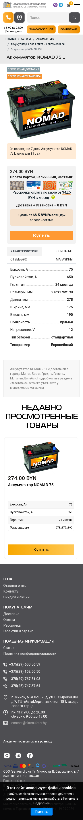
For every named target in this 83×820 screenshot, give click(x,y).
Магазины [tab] (64, 259)
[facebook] (29, 755)
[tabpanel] (41, 308)
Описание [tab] (64, 251)
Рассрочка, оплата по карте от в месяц (41, 195)
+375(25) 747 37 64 (24, 686)
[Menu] (77, 4)
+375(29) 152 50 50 (24, 671)
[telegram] (61, 5)
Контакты (11, 591)
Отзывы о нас (14, 585)
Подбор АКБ (68, 29)
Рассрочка (12, 625)
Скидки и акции (16, 597)
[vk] (18, 755)
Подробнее (41, 803)
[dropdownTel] (8, 17)
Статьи (8, 648)
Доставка (11, 614)
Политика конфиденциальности (29, 653)
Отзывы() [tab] (18, 259)
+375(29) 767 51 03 (24, 679)
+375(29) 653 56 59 (24, 664)
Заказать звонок (41, 29)
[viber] (55, 5)
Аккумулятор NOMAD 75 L (32, 484)
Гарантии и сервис (18, 631)
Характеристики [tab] (24, 251)
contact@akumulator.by (29, 723)
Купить (41, 550)
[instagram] (6, 755)
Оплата (9, 620)
